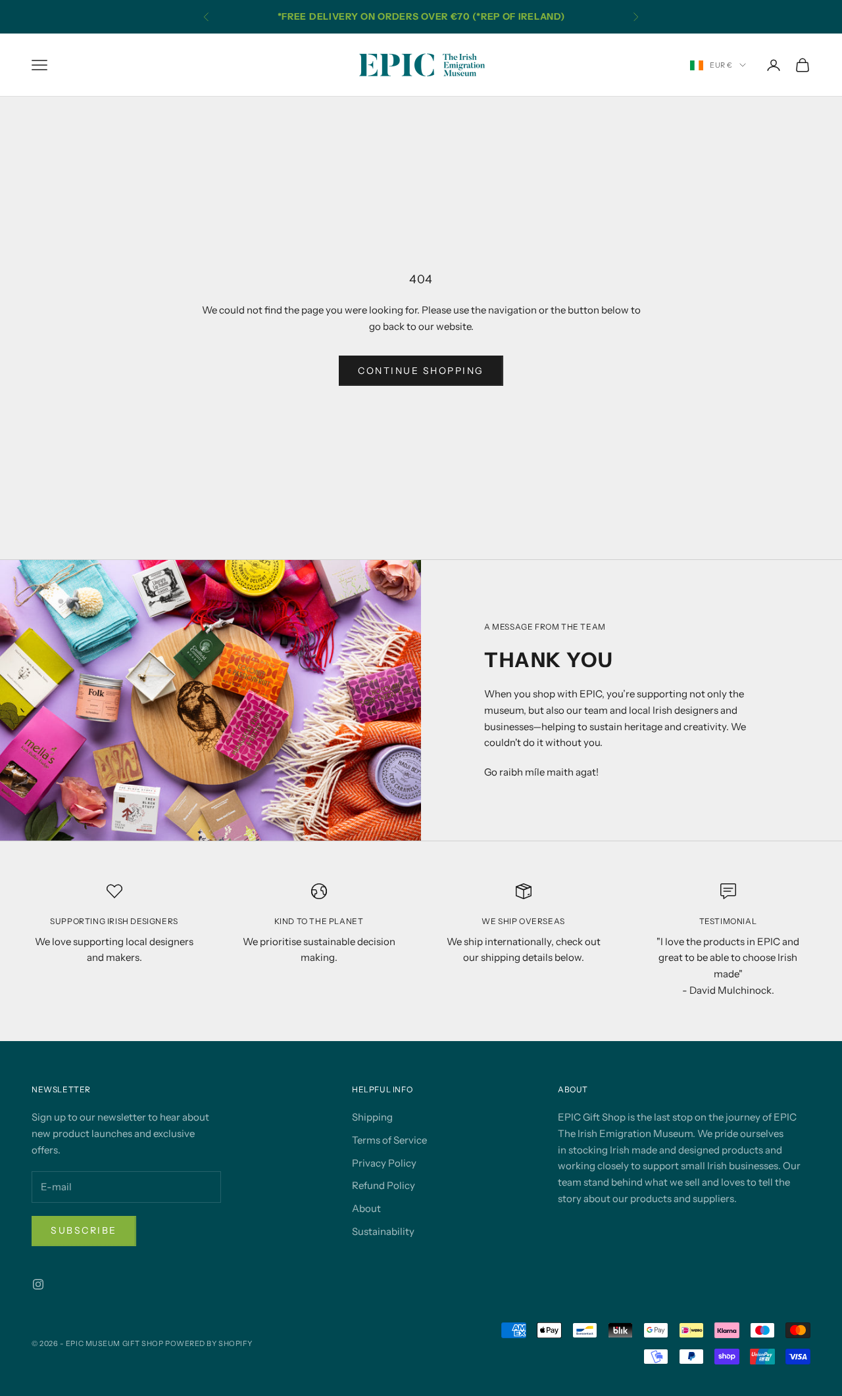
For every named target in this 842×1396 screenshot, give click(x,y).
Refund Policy (383, 1185)
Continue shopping (421, 371)
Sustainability (383, 1231)
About (366, 1208)
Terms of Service (389, 1140)
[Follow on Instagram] (38, 1284)
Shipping (372, 1117)
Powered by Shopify (209, 1343)
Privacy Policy (384, 1163)
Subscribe (84, 1230)
